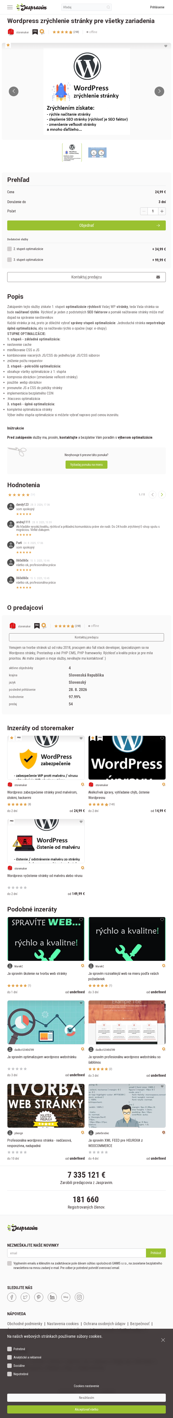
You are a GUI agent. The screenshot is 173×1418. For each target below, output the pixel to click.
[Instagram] (79, 1297)
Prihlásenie (157, 7)
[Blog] (65, 1297)
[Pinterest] (38, 1297)
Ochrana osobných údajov (104, 1323)
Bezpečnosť (140, 1323)
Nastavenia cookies (63, 1323)
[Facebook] (11, 1297)
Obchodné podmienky (24, 1323)
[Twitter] (25, 1297)
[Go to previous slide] (13, 91)
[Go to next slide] (159, 91)
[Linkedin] (52, 1297)
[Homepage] (31, 7)
